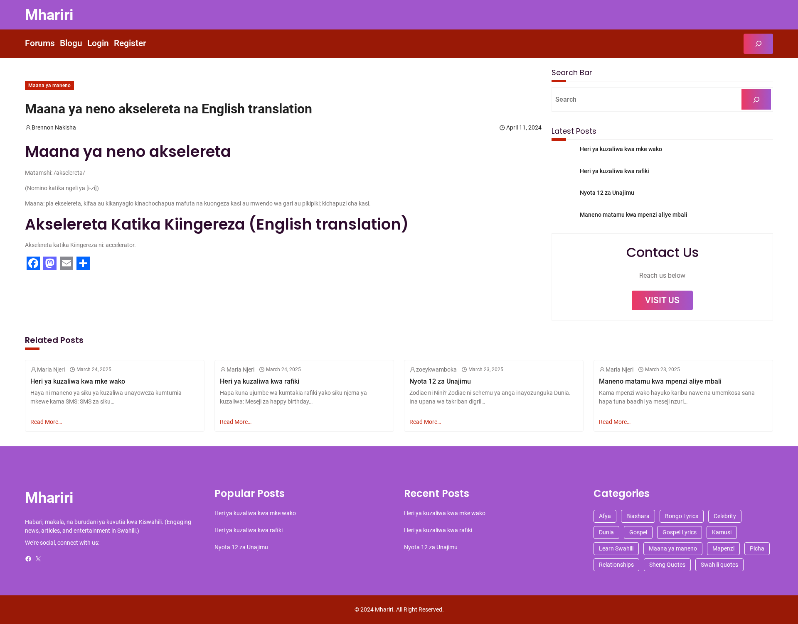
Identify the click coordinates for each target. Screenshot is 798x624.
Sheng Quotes (667, 564)
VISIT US (662, 300)
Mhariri (49, 15)
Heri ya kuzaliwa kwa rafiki (614, 171)
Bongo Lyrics (681, 516)
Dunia (606, 532)
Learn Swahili (616, 548)
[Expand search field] (758, 44)
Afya (605, 516)
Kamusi (722, 532)
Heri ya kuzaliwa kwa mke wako (621, 149)
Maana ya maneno (49, 85)
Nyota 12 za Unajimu (607, 192)
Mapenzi (723, 548)
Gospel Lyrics (680, 532)
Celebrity (725, 516)
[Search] (756, 99)
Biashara (638, 516)
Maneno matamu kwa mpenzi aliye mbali (633, 214)
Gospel (638, 532)
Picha (757, 548)
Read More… (46, 421)
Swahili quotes (719, 564)
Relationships (616, 564)
